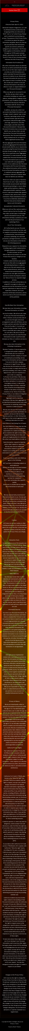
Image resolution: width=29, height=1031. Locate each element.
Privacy (12, 1023)
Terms (17, 1023)
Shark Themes (17, 1026)
